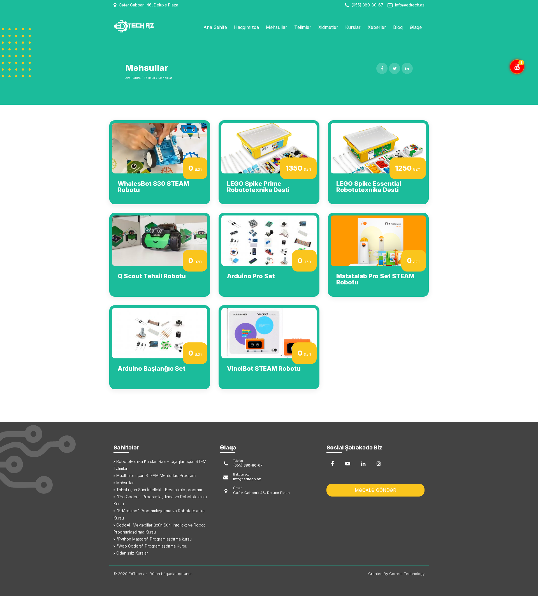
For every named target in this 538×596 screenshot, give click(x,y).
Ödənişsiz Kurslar (131, 553)
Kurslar (353, 27)
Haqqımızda (246, 27)
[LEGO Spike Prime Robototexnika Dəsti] (269, 147)
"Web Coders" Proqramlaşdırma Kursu (151, 546)
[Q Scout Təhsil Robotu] (159, 240)
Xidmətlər (328, 27)
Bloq (398, 27)
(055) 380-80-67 (366, 5)
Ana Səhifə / (133, 78)
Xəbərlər (377, 27)
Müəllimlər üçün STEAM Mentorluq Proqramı (155, 475)
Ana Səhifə (215, 27)
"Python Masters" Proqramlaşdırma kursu (153, 539)
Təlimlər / (150, 78)
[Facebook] (332, 464)
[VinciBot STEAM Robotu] (269, 332)
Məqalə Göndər (375, 490)
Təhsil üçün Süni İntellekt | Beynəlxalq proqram (158, 489)
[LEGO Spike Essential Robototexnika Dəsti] (378, 147)
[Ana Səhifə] (149, 26)
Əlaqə (416, 27)
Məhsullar (276, 27)
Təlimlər (302, 27)
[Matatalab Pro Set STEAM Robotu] (378, 240)
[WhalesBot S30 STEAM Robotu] (159, 147)
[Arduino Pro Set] (269, 240)
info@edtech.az (410, 5)
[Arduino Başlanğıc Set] (159, 332)
